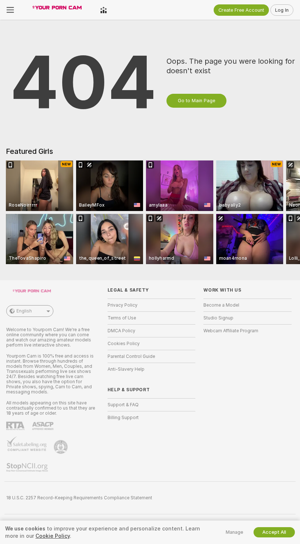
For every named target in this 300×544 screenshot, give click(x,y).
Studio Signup (218, 318)
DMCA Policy (121, 330)
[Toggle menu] (10, 10)
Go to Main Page (196, 100)
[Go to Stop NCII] (27, 467)
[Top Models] (103, 10)
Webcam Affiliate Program (230, 330)
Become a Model (221, 305)
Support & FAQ (123, 404)
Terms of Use (122, 318)
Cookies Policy (124, 343)
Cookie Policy (52, 536)
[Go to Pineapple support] (61, 447)
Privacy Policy (123, 305)
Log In (282, 10)
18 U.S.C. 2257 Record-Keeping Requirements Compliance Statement (79, 497)
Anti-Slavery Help (126, 369)
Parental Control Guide (131, 356)
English (24, 311)
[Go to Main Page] (57, 10)
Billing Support (123, 417)
